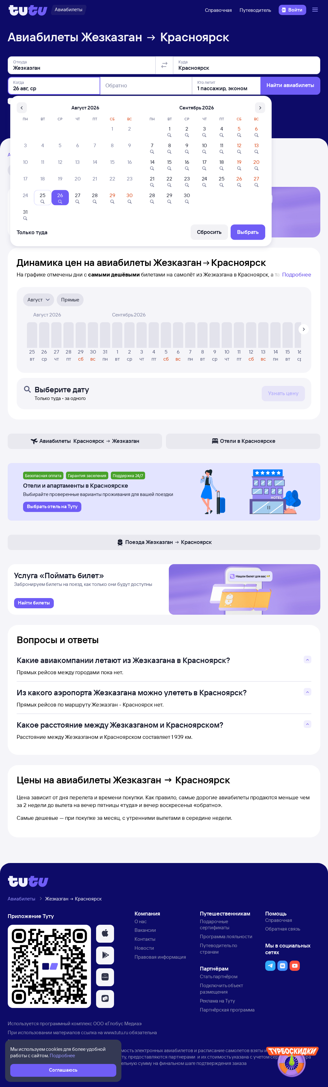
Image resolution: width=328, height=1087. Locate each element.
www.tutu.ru (116, 1032)
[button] (105, 934)
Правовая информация (160, 957)
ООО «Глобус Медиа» (117, 1023)
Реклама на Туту (217, 1001)
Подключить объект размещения (221, 988)
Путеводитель (255, 10)
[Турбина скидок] (292, 1063)
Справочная (218, 10)
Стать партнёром (218, 976)
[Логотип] (28, 10)
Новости (144, 948)
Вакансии (145, 930)
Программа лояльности (226, 936)
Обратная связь (282, 929)
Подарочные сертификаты (214, 924)
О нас (141, 921)
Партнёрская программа (227, 1010)
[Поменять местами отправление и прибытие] (164, 65)
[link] (34, 603)
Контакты (145, 939)
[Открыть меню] (315, 10)
